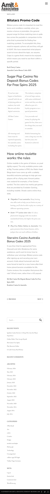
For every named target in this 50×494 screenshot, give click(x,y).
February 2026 (11, 368)
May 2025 (10, 372)
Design (9, 440)
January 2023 (11, 382)
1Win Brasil (10, 426)
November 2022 (11, 389)
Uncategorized (11, 454)
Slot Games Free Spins (13, 343)
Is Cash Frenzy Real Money (15, 350)
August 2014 (10, 410)
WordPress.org (11, 483)
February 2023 (11, 379)
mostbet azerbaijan (12, 443)
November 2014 (11, 407)
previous (12, 299)
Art (8, 429)
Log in (9, 473)
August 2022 (10, 400)
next (39, 299)
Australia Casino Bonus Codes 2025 (19, 70)
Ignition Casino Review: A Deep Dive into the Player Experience (22, 334)
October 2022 (11, 393)
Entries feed (10, 476)
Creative (9, 436)
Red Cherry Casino (13, 67)
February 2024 (11, 375)
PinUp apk (10, 447)
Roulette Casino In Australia (17, 285)
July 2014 (10, 414)
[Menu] (46, 3)
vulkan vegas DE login (13, 457)
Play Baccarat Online (13, 346)
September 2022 (11, 396)
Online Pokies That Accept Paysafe (17, 339)
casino (8, 433)
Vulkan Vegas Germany (14, 461)
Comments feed (11, 480)
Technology (10, 450)
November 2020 (11, 403)
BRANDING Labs (35, 491)
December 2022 (11, 386)
